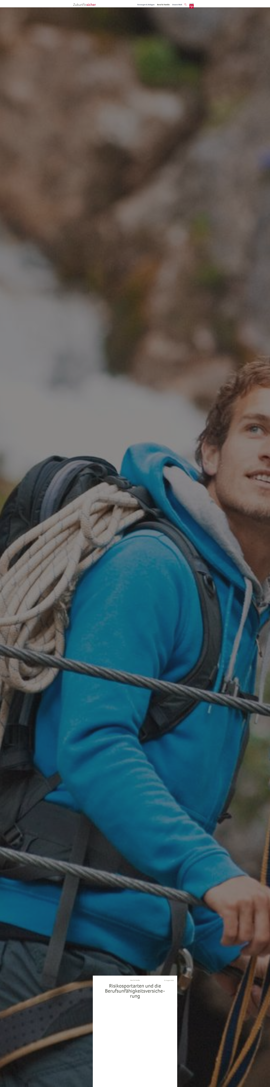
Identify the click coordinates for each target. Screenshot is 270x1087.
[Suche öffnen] (185, 4)
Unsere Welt (177, 4)
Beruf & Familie (163, 4)
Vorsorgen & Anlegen (146, 4)
